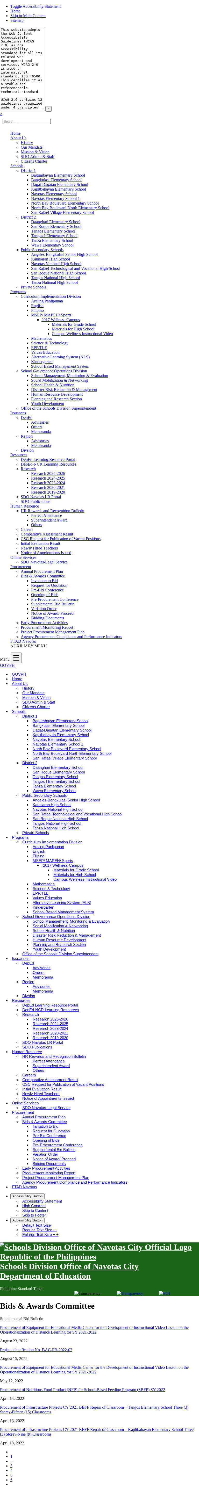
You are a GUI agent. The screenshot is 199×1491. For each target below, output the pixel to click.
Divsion (27, 450)
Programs (18, 291)
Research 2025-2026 (48, 473)
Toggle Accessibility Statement (35, 6)
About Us (18, 138)
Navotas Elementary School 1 (55, 198)
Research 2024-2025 (48, 478)
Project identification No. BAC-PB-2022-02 (36, 1350)
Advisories (40, 422)
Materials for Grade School (74, 324)
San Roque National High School (58, 273)
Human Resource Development (57, 394)
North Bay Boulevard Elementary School (65, 203)
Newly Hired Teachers (39, 548)
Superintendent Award (49, 520)
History (27, 142)
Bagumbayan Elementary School (58, 175)
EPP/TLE (39, 347)
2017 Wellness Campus (60, 319)
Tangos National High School (55, 278)
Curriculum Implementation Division (51, 296)
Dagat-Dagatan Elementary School (59, 184)
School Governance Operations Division (54, 371)
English (37, 305)
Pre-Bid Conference (47, 590)
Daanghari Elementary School (55, 222)
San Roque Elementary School (56, 226)
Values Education (45, 352)
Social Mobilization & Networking (59, 380)
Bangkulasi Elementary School (56, 180)
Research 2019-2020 (48, 492)
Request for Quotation (49, 585)
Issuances (18, 413)
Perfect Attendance (46, 515)
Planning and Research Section (56, 399)
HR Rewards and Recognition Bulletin (52, 511)
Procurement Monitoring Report (47, 627)
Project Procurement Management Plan (52, 632)
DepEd (26, 417)
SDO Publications (35, 501)
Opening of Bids (44, 594)
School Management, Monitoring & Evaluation (69, 375)
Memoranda (41, 431)
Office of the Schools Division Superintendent (58, 408)
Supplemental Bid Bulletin (52, 604)
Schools (16, 166)
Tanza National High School (54, 282)
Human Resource (24, 506)
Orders (36, 427)
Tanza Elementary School (52, 240)
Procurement (20, 566)
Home (15, 11)
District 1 (28, 170)
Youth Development (47, 403)
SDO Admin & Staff (37, 156)
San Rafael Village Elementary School (62, 212)
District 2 (28, 217)
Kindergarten (42, 361)
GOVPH (7, 665)
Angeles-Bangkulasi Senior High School (64, 254)
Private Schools (33, 287)
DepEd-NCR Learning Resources (48, 464)
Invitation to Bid (44, 580)
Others (36, 525)
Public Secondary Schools (42, 250)
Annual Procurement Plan (42, 571)
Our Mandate (31, 147)
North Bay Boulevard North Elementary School (70, 208)
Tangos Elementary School (53, 231)
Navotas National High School (56, 264)
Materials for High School (73, 329)
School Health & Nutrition (52, 385)
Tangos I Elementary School (54, 236)
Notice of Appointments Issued (46, 553)
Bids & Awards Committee (43, 576)
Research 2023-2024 (48, 483)
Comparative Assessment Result (47, 534)
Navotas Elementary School (54, 194)
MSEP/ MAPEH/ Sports (51, 315)
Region (27, 436)
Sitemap (17, 20)
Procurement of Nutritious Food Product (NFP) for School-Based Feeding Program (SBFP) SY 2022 (82, 1389)
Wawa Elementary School (52, 245)
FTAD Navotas (23, 641)
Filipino (37, 310)
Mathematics (41, 338)
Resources (18, 455)
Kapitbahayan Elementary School (58, 189)
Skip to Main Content (28, 15)
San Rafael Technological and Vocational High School (75, 268)
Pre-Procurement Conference (55, 599)
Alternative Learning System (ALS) (60, 357)
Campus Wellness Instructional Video (82, 333)
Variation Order (43, 608)
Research (28, 469)
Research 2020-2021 (48, 487)
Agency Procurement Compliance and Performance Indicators (71, 636)
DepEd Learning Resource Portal (48, 459)
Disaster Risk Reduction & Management (64, 389)
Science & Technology (49, 343)
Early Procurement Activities (44, 622)
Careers (27, 529)
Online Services (23, 557)
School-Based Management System (60, 366)
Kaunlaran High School (50, 259)
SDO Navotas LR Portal (41, 497)
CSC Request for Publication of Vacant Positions (61, 539)
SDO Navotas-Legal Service (44, 562)
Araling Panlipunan (47, 301)
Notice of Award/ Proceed (52, 613)
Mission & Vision (35, 152)
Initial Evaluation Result (40, 543)
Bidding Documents (47, 618)
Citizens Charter (34, 161)
